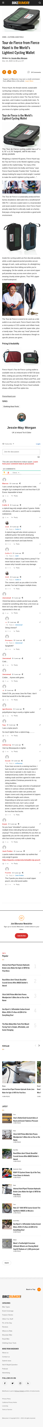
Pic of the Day (7, 1323)
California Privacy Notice (9, 1402)
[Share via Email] (15, 72)
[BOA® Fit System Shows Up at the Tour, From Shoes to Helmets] (7, 1173)
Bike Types (6, 1307)
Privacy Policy (6, 1399)
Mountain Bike (7, 1335)
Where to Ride (7, 1331)
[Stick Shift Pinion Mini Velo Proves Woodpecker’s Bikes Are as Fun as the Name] (7, 1134)
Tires (14, 1114)
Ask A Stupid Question (10, 1365)
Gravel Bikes (16, 1220)
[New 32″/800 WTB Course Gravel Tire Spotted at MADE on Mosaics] (7, 1208)
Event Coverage (7, 1311)
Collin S (18, 529)
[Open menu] (3, 3)
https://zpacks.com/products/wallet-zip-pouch (21, 860)
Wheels (15, 1240)
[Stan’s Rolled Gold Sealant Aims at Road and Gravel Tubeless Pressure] (7, 1118)
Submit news (6, 1361)
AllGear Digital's (19, 1391)
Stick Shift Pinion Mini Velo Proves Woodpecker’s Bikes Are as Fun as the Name (15, 997)
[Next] (39, 1045)
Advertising (6, 1373)
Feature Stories (7, 1315)
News (4, 1086)
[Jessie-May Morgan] (21, 418)
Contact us (6, 1357)
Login (38, 444)
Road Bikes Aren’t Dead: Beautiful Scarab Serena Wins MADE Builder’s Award (15, 982)
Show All (7, 1263)
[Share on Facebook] (4, 72)
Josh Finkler (19, 875)
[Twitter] (12, 1383)
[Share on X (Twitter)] (9, 72)
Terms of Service (7, 1409)
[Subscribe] (27, 1383)
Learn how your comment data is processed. (20, 463)
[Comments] (29, 72)
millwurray (6, 745)
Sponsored (15, 1169)
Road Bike (15, 1150)
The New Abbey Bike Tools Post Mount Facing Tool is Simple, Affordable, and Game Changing (15, 1027)
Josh (17, 556)
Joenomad (18, 625)
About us (5, 1353)
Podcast (5, 1369)
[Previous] (35, 1045)
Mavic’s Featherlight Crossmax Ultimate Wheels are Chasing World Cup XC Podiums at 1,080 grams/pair (26, 1246)
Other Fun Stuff (7, 1319)
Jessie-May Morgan (19, 58)
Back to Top (30, 1289)
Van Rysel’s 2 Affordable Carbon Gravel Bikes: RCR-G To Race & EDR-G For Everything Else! (16, 1012)
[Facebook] (4, 1383)
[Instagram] (20, 1383)
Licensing (5, 1406)
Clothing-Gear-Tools (11, 406)
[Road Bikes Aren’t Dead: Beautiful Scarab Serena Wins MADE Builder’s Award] (7, 1154)
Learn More (29, 81)
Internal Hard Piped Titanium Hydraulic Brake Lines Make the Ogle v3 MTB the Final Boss (16, 968)
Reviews (5, 1327)
